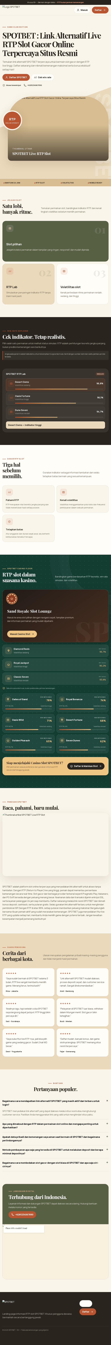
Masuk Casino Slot (20, 634)
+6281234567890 (24, 1214)
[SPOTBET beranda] (13, 10)
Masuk (84, 10)
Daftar (98, 10)
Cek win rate (44, 77)
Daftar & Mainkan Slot (86, 766)
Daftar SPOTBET (18, 77)
